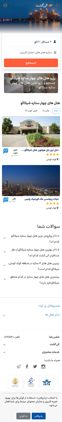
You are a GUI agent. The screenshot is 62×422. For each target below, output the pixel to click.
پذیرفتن (38, 416)
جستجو (31, 62)
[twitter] (35, 367)
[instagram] (43, 367)
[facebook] (27, 367)
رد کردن (23, 416)
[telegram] (18, 367)
